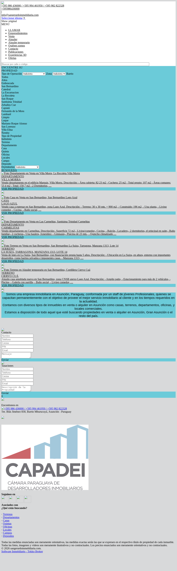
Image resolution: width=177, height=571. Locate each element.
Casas (6, 520)
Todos (4, 76)
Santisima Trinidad (11, 101)
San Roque (7, 98)
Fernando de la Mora (12, 111)
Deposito (6, 163)
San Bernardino (9, 86)
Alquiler (12, 39)
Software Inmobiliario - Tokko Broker (22, 551)
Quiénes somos (16, 45)
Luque (4, 120)
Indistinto (6, 139)
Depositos (8, 535)
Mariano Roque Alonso (14, 123)
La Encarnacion (10, 92)
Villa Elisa (7, 129)
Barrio (69, 73)
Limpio (5, 117)
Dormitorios (8, 166)
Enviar (5, 359)
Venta (11, 36)
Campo (5, 160)
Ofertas (12, 58)
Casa (4, 148)
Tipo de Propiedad (11, 135)
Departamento (9, 145)
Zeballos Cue (8, 104)
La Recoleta (8, 95)
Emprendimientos (17, 33)
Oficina (5, 154)
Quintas (7, 523)
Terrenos (7, 514)
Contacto (13, 48)
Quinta (5, 151)
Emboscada (7, 83)
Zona (49, 73)
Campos (7, 532)
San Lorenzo (8, 126)
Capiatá (5, 108)
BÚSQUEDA (9, 170)
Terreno (5, 142)
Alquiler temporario (19, 42)
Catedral (6, 89)
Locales (5, 157)
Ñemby (5, 132)
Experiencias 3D (17, 54)
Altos (4, 80)
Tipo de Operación (11, 73)
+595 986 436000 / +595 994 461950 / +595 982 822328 (35, 408)
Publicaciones (15, 51)
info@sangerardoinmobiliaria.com (20, 14)
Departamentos (11, 517)
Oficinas (7, 526)
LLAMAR (14, 30)
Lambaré (6, 114)
